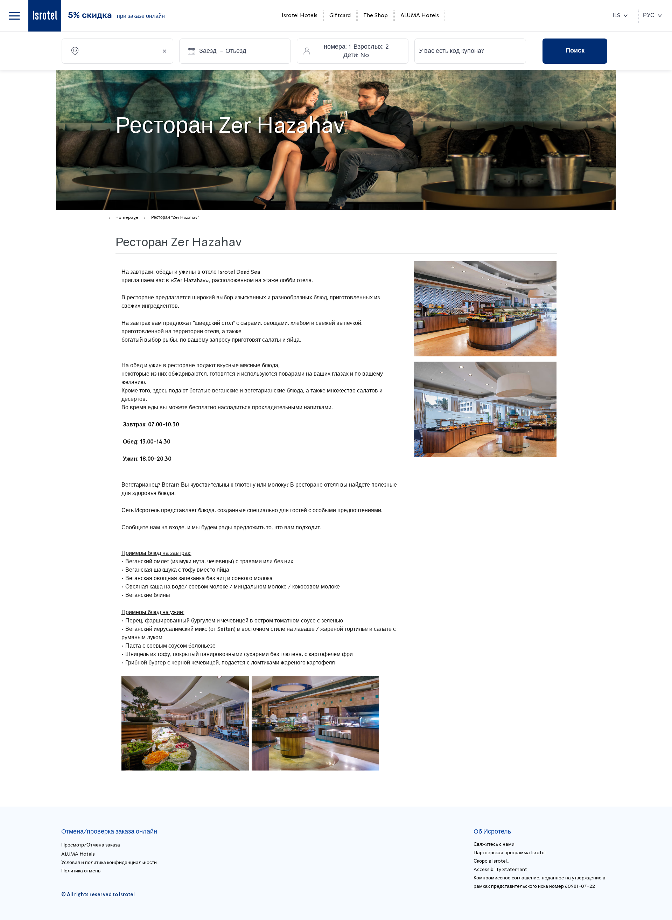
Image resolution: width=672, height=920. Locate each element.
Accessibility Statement (500, 869)
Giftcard (340, 16)
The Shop (375, 16)
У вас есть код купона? (451, 51)
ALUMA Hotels (419, 16)
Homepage (127, 218)
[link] (44, 16)
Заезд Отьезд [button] (222, 51)
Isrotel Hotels (299, 16)
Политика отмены (81, 871)
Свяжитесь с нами (494, 844)
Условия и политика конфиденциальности (109, 862)
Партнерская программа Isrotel (510, 852)
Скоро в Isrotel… (492, 861)
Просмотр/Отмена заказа (90, 845)
